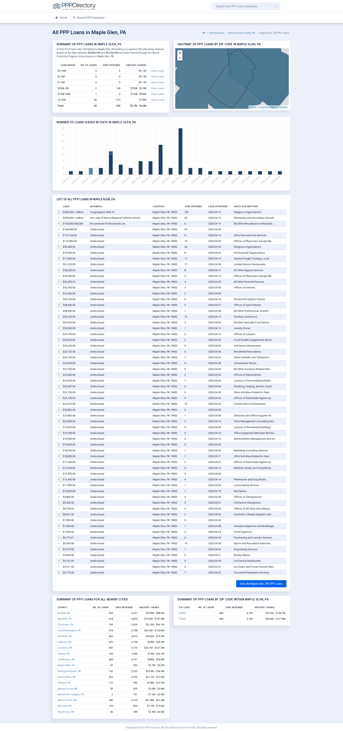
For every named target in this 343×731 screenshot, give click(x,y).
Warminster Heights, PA (71, 694)
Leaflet (253, 107)
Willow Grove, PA (67, 700)
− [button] (180, 58)
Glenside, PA (65, 636)
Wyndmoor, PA (66, 711)
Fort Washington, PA (69, 630)
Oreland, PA (64, 682)
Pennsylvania (216, 32)
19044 (182, 618)
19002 (182, 613)
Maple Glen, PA (66, 665)
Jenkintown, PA (66, 659)
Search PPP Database (90, 17)
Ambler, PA (64, 613)
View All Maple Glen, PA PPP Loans (261, 583)
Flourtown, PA (65, 624)
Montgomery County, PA (241, 32)
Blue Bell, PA (64, 618)
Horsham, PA (65, 647)
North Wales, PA (67, 676)
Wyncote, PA (65, 705)
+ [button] (180, 53)
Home (63, 17)
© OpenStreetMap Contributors (273, 107)
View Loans (157, 70)
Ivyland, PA (64, 653)
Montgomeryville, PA (69, 671)
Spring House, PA (67, 688)
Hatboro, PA (64, 641)
